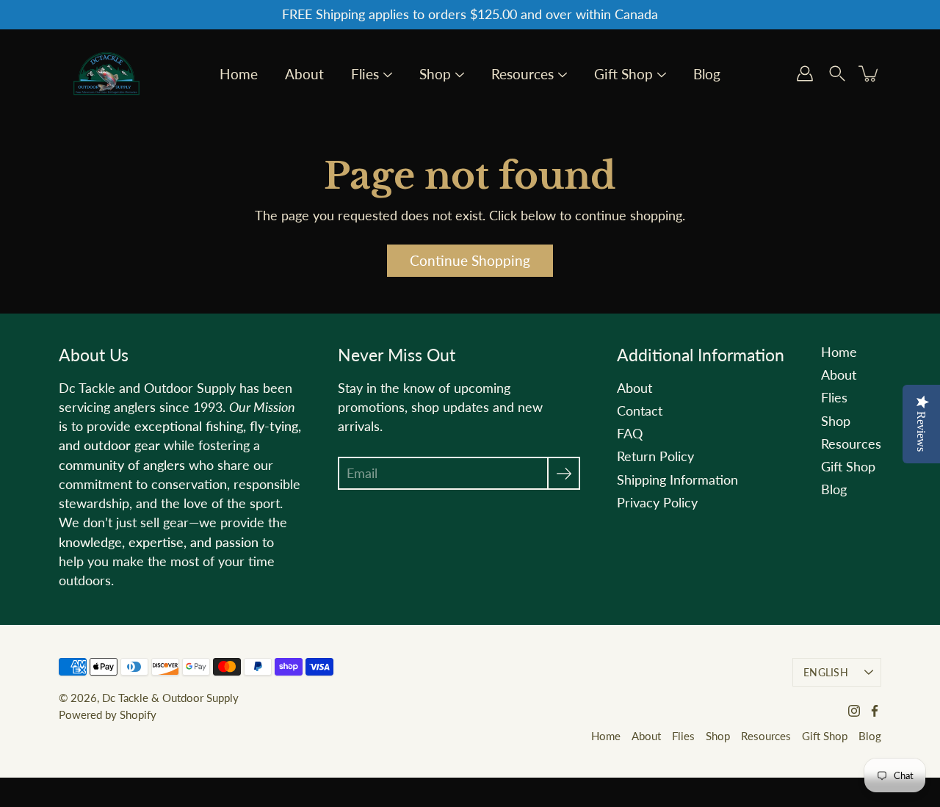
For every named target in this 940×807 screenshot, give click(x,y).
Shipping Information (677, 480)
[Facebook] (874, 711)
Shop (435, 75)
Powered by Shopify (107, 714)
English (825, 672)
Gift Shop (623, 75)
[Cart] (869, 73)
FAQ (630, 433)
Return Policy (655, 456)
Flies (365, 75)
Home (239, 75)
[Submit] (563, 473)
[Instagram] (854, 711)
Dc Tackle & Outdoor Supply (170, 697)
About (304, 75)
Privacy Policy (657, 502)
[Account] (805, 73)
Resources (522, 75)
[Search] (837, 73)
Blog (706, 75)
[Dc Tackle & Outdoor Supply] (106, 73)
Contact (639, 411)
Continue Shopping (470, 260)
